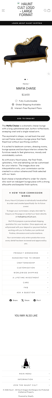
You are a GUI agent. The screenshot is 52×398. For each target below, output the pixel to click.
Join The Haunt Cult (25, 385)
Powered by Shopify (26, 396)
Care (26, 282)
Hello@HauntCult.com (27, 217)
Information (25, 379)
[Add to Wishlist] (17, 323)
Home (25, 84)
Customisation (26, 268)
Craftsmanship (26, 263)
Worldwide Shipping (26, 273)
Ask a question (26, 292)
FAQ (26, 287)
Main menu (25, 374)
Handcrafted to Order (26, 258)
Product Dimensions (26, 253)
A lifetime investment (26, 278)
